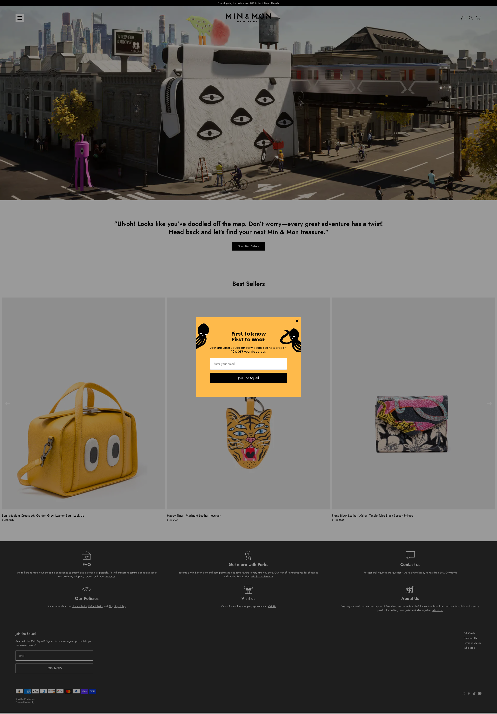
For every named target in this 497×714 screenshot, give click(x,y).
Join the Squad (248, 378)
